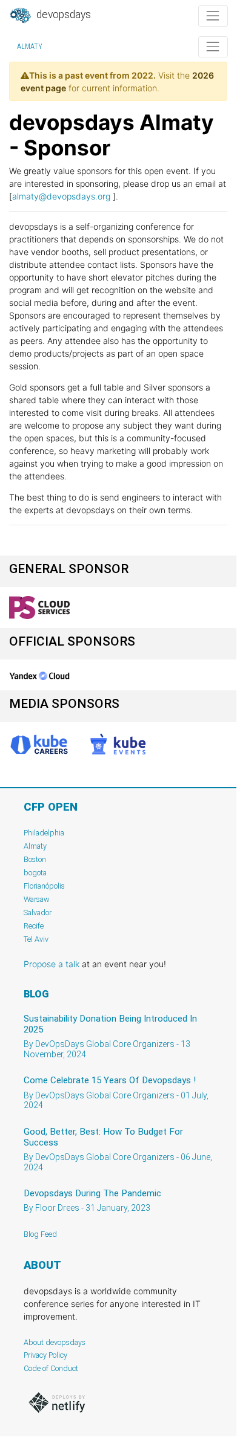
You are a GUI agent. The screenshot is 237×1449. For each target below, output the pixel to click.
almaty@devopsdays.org (61, 196)
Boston (35, 859)
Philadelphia (44, 832)
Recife (34, 925)
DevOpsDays (62, 14)
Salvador (38, 912)
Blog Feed (40, 1234)
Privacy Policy (45, 1355)
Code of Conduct (51, 1368)
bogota (35, 872)
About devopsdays (54, 1342)
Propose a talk (51, 964)
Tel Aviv (36, 939)
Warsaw (37, 899)
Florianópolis (44, 885)
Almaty (29, 46)
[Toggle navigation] (213, 16)
